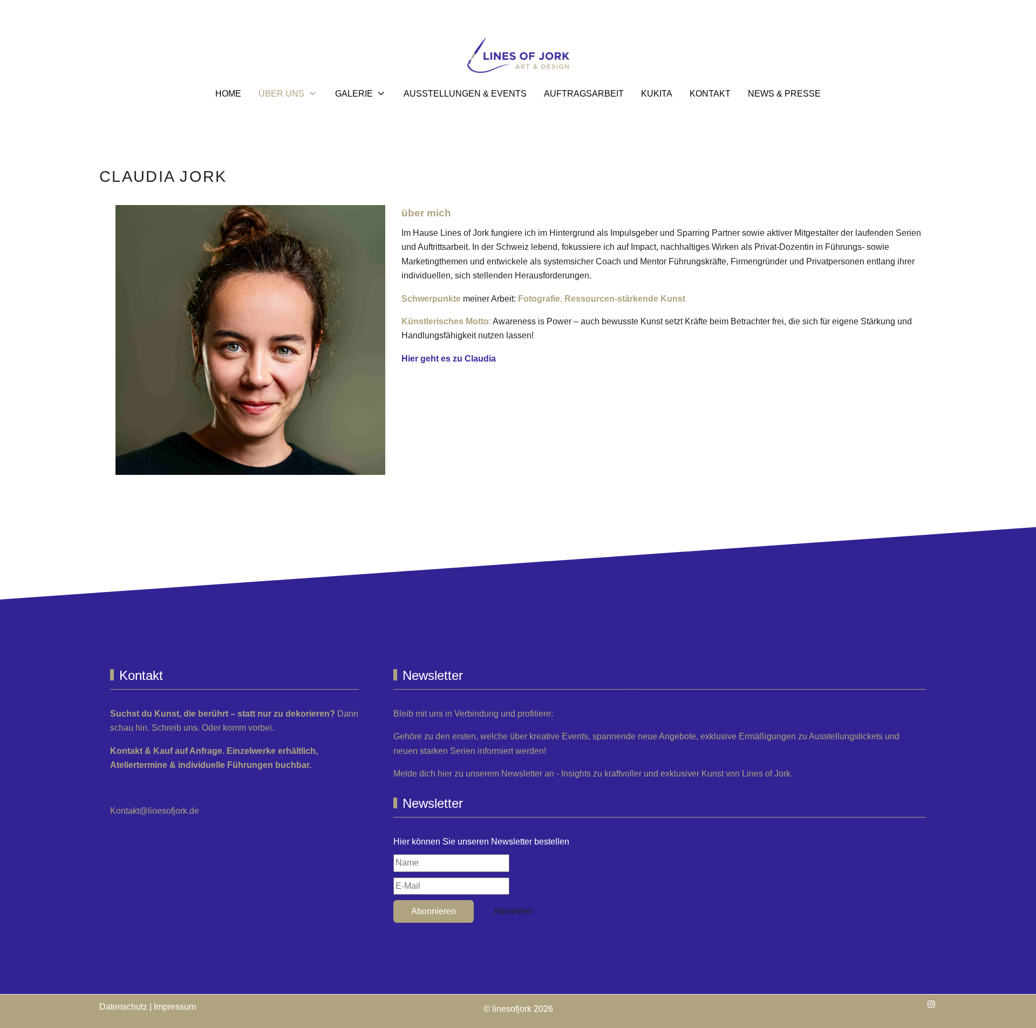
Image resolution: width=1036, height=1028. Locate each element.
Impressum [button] (175, 1006)
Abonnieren (433, 911)
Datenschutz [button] (123, 1006)
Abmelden (513, 911)
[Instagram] (931, 1004)
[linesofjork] (518, 55)
